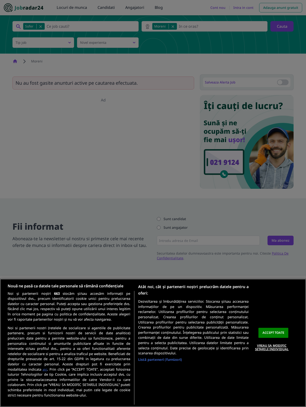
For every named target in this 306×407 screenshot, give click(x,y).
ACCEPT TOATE (273, 332)
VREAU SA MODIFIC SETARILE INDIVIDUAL (272, 347)
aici (45, 369)
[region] (153, 343)
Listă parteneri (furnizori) (160, 359)
